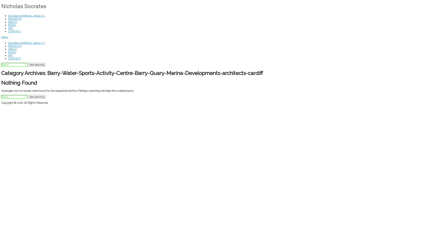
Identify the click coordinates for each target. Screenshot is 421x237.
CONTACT (14, 31)
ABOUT (12, 22)
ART (10, 28)
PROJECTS (15, 19)
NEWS (12, 25)
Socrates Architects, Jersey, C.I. (26, 15)
